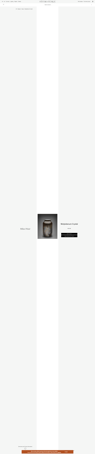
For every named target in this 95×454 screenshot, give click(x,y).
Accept (66, 451)
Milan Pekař (25, 229)
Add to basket (69, 233)
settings (59, 452)
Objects (19, 9)
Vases (23, 9)
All (2, 1)
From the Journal (87, 1)
